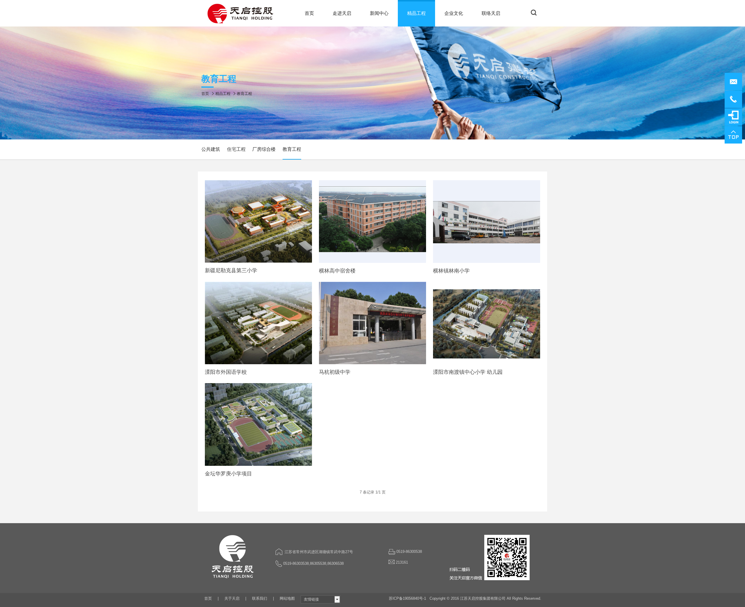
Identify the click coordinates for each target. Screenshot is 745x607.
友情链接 (311, 599)
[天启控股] (241, 13)
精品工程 (222, 93)
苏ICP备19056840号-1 (407, 598)
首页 (205, 93)
